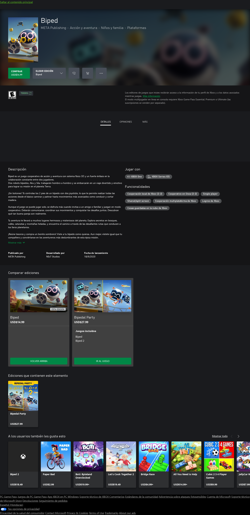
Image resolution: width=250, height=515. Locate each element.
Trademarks (111, 513)
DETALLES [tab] (106, 121)
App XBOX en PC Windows (63, 496)
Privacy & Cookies (77, 513)
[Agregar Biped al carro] (87, 73)
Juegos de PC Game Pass (32, 496)
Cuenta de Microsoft (219, 496)
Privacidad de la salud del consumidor (22, 513)
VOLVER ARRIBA (38, 361)
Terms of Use (96, 513)
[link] (23, 404)
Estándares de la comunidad (141, 496)
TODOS (24, 93)
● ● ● (101, 73)
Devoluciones (30, 500)
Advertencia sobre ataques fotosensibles (182, 496)
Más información (151, 96)
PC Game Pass (8, 496)
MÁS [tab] (145, 121)
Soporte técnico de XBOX (94, 496)
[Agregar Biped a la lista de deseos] (74, 73)
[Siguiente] (238, 436)
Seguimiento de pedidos (53, 500)
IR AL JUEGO (103, 361)
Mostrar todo (220, 436)
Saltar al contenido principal (16, 2)
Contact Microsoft (55, 513)
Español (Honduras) (11, 504)
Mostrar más (14, 242)
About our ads (127, 513)
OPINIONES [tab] (126, 121)
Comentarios (116, 496)
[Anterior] (231, 436)
